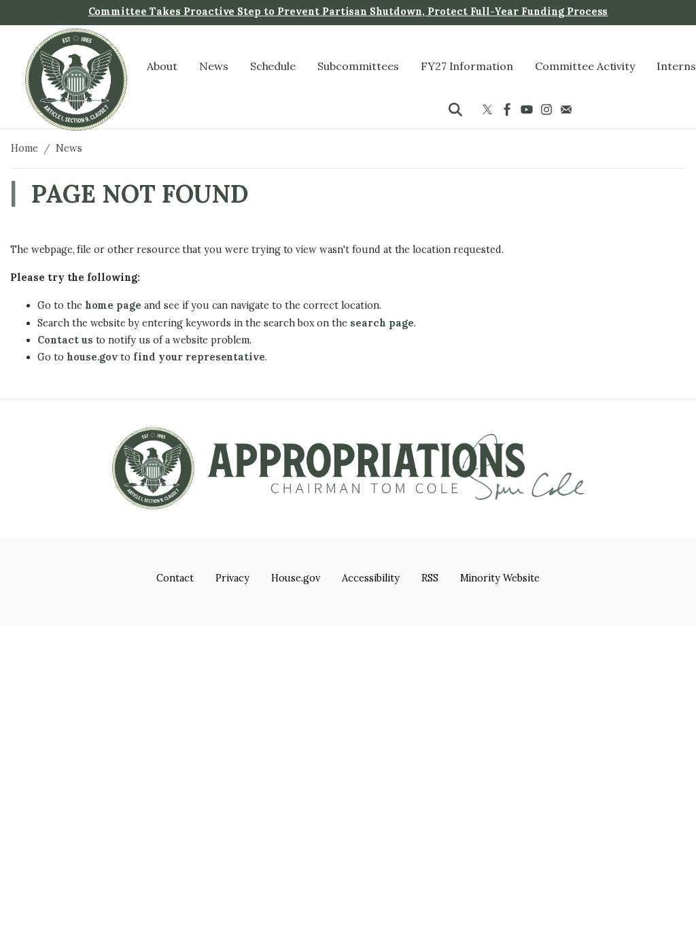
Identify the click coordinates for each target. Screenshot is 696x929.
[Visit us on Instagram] (548, 109)
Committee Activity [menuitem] (585, 66)
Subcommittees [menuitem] (357, 66)
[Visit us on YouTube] (528, 109)
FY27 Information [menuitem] (467, 66)
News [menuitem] (213, 66)
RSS (429, 578)
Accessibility (370, 578)
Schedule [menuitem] (273, 66)
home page (113, 305)
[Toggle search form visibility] (455, 109)
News (69, 148)
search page (382, 323)
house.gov (92, 357)
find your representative (199, 357)
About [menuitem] (162, 66)
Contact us (65, 340)
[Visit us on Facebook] (509, 109)
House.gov (296, 578)
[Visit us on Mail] (568, 109)
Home (24, 148)
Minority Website (500, 578)
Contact (175, 578)
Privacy (232, 578)
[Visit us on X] (489, 109)
